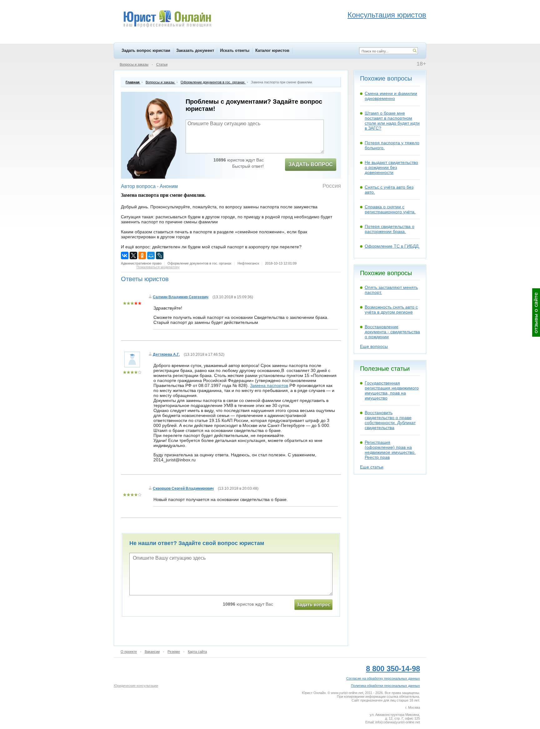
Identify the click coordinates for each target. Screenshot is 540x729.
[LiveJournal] (159, 255)
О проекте (129, 651)
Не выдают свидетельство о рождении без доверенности (391, 167)
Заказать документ (195, 50)
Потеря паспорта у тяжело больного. (392, 145)
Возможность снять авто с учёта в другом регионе (391, 310)
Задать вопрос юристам (146, 50)
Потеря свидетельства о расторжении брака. (389, 229)
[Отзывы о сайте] (536, 312)
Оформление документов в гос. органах (200, 263)
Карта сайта (197, 651)
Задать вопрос (310, 164)
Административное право (141, 263)
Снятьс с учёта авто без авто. (389, 190)
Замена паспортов (269, 385)
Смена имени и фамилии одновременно (391, 96)
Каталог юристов (272, 50)
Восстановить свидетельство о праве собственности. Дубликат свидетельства (390, 420)
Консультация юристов (387, 15)
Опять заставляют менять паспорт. (391, 290)
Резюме (174, 651)
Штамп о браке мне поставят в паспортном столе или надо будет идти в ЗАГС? (392, 121)
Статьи (162, 64)
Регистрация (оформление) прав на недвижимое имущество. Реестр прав (390, 450)
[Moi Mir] (151, 255)
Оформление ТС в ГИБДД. (392, 246)
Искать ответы (234, 50)
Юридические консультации (136, 685)
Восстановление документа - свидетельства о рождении (392, 331)
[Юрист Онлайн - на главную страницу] (167, 19)
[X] (133, 255)
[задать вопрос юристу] (313, 604)
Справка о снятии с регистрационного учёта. (390, 209)
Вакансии (152, 651)
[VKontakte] (124, 255)
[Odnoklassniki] (142, 255)
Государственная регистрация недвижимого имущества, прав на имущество (392, 390)
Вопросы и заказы (134, 64)
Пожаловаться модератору (158, 267)
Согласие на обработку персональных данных (383, 678)
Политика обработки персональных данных (385, 685)
